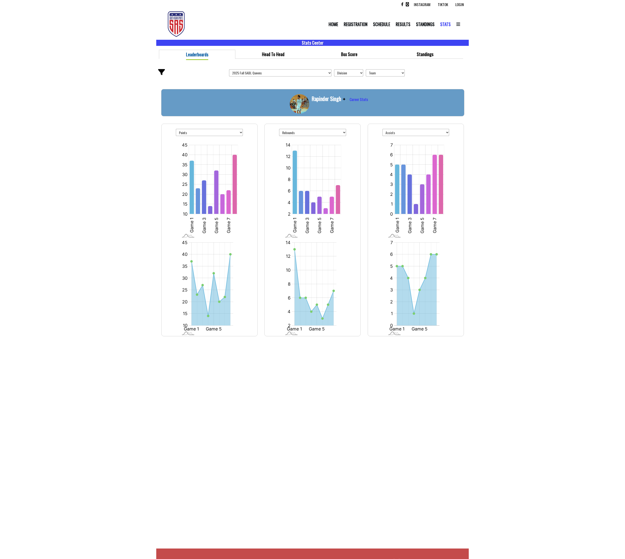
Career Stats (359, 99)
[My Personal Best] (344, 98)
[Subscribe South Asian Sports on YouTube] (407, 4)
